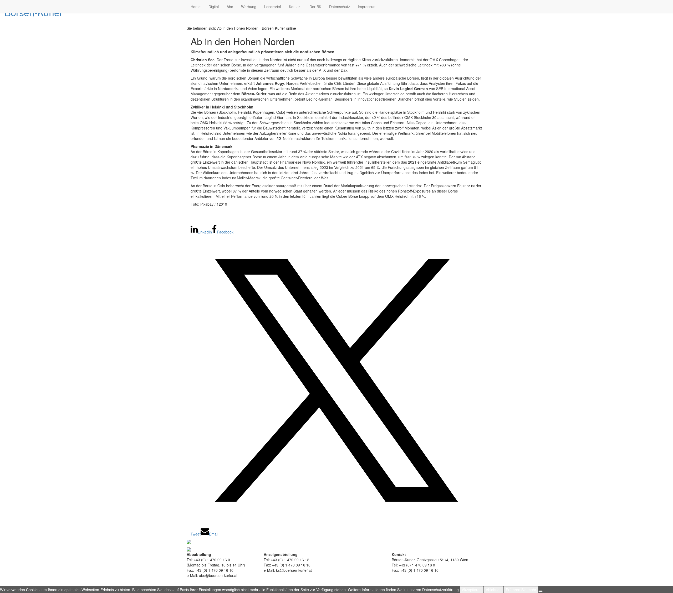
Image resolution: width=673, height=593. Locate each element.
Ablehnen (494, 589)
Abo (230, 6)
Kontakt (295, 6)
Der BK (315, 6)
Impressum (367, 6)
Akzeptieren (472, 589)
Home (196, 6)
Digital (213, 6)
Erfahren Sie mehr (521, 589)
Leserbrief (272, 6)
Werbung (248, 6)
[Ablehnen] (540, 591)
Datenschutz (339, 6)
